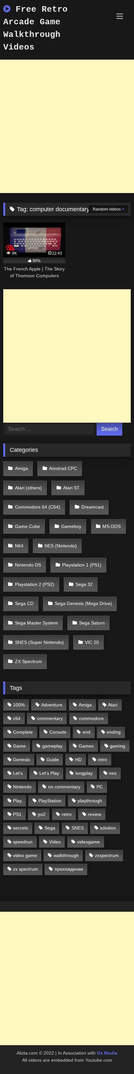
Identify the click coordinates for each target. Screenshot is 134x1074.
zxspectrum (107, 855)
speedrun (23, 841)
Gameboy (71, 526)
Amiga (21, 468)
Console (57, 732)
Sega (50, 827)
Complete (23, 732)
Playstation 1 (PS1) (81, 564)
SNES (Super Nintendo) (39, 642)
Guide (53, 759)
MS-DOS (111, 526)
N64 (19, 545)
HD (78, 759)
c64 (16, 718)
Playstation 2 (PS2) (34, 584)
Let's (18, 773)
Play (17, 800)
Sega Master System (36, 622)
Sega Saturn (92, 622)
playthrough (90, 800)
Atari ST (71, 487)
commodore (91, 718)
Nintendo (22, 786)
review (94, 814)
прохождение (69, 869)
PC (100, 786)
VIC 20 (92, 642)
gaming (117, 745)
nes (112, 773)
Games (86, 745)
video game (25, 855)
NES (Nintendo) (61, 545)
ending (114, 732)
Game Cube (27, 526)
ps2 (42, 814)
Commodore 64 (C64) (37, 506)
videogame (88, 841)
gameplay (52, 745)
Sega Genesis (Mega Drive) (83, 603)
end (86, 732)
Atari (112, 704)
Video (55, 841)
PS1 (17, 814)
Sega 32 (84, 584)
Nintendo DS (28, 564)
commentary (50, 718)
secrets (20, 827)
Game (19, 745)
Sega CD (24, 603)
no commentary (64, 786)
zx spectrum (25, 869)
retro (67, 814)
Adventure (51, 704)
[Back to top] (114, 1054)
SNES (78, 827)
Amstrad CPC (63, 468)
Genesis (21, 759)
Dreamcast (92, 506)
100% (19, 704)
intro (102, 759)
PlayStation (49, 800)
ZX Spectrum (28, 661)
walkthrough (66, 855)
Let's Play (49, 773)
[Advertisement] (67, 126)
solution (108, 827)
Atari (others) (28, 487)
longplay (84, 773)
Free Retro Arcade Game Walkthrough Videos (35, 28)
